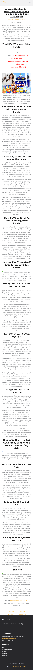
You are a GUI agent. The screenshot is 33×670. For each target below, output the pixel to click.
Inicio (3, 647)
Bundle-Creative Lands (19, 666)
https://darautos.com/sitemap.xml (19, 600)
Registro (4, 655)
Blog (10, 19)
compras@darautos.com (9, 638)
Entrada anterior (11, 612)
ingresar (4, 653)
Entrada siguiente (22, 612)
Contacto (4, 651)
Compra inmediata (7, 649)
